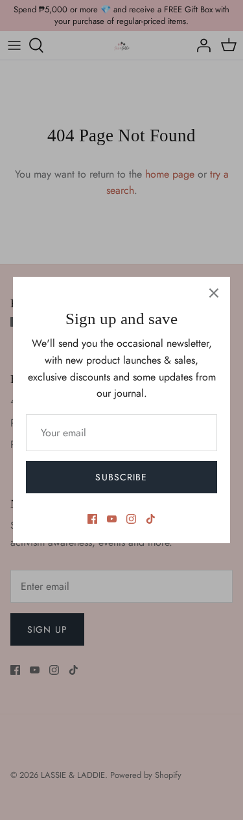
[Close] (214, 293)
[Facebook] (92, 519)
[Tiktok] (151, 519)
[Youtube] (112, 519)
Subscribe (121, 477)
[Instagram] (131, 519)
